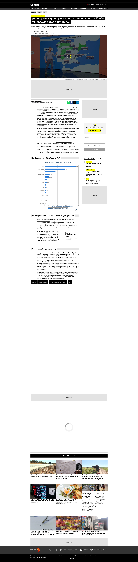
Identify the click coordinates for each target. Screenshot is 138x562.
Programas (74, 8)
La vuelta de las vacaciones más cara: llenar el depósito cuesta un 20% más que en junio (42, 501)
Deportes (45, 8)
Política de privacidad (78, 555)
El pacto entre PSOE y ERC (40, 31)
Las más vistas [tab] (89, 158)
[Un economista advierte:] (69, 523)
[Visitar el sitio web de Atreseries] (76, 550)
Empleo (45, 12)
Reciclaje (88, 161)
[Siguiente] (107, 1)
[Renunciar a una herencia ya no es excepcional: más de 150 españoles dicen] (69, 467)
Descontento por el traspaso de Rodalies (43, 33)
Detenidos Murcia (86, 1)
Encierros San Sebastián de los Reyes (75, 1)
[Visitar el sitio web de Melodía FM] (91, 550)
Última (91, 4)
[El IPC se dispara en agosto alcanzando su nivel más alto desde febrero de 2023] (95, 523)
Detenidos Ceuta (36, 1)
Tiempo (64, 8)
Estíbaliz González (37, 101)
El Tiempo (101, 1)
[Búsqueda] (106, 4)
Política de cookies (88, 555)
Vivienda (39, 12)
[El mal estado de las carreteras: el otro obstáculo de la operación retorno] (43, 467)
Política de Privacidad (99, 145)
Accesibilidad (71, 558)
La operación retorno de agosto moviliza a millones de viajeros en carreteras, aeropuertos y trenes (87, 496)
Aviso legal (71, 555)
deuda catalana (43, 282)
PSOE (64, 282)
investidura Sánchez (55, 282)
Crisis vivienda (90, 169)
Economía (69, 455)
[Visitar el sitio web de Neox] (61, 550)
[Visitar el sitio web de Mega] (71, 550)
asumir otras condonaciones (63, 142)
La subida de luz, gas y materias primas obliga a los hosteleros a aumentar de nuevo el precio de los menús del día (67, 501)
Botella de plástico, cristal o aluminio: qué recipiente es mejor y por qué (95, 165)
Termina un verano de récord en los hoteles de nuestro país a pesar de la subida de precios (100, 494)
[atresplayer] (100, 4)
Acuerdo (34, 282)
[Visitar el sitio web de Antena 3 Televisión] (51, 550)
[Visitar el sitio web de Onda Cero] (81, 550)
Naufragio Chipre (48, 1)
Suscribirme (95, 149)
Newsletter (102, 8)
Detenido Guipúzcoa (94, 1)
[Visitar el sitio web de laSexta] (56, 550)
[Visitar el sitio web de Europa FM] (86, 550)
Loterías (54, 8)
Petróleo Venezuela (56, 1)
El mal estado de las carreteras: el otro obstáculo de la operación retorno (42, 475)
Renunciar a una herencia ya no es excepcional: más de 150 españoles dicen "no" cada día (67, 476)
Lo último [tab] (99, 158)
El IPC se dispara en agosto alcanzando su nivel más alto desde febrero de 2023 (94, 182)
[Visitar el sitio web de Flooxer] (105, 550)
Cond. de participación (97, 555)
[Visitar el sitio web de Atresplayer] (98, 550)
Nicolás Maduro (64, 1)
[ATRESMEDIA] (35, 550)
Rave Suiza (42, 1)
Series (93, 8)
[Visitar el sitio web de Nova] (66, 550)
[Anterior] (31, 1)
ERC (70, 282)
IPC (87, 178)
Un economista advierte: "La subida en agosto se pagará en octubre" (68, 532)
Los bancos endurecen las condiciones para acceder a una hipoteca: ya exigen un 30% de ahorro (94, 173)
